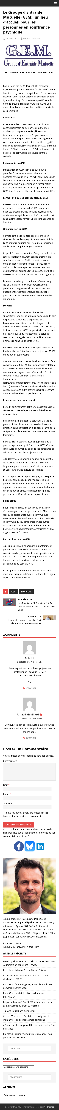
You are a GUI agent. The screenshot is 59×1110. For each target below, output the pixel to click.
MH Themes (48, 1107)
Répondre (30, 688)
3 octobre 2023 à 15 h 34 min (29, 662)
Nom (5, 784)
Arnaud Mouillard (31, 38)
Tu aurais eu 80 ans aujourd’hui (19, 1010)
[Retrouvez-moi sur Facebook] (19, 849)
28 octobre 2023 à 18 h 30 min (29, 718)
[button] (54, 3)
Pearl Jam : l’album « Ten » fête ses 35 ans (24, 970)
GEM (13, 591)
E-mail (6, 794)
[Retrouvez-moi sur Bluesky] (30, 849)
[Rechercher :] (29, 1048)
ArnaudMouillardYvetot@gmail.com (21, 946)
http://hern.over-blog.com (33, 936)
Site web (7, 803)
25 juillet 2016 (12, 38)
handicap (26, 591)
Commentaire (10, 760)
